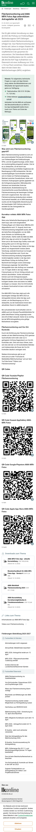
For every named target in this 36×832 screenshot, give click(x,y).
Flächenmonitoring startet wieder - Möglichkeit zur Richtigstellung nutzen (18, 702)
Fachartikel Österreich (13, 671)
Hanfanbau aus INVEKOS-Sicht (16, 707)
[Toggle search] (28, 3)
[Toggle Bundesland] (22, 3)
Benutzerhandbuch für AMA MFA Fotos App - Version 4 (20, 574)
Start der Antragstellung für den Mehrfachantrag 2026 (16, 737)
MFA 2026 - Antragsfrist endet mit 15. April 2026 (18, 725)
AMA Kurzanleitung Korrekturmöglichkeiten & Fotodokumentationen (20, 602)
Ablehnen (18, 823)
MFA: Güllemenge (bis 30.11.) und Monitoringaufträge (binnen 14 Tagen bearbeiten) (18, 750)
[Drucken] (25, 25)
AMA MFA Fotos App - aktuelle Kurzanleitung (19, 561)
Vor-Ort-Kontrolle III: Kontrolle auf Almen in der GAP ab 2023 (19, 763)
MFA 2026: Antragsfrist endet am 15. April (18, 653)
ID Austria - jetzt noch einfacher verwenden (16, 731)
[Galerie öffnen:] (18, 131)
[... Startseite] (7, 3)
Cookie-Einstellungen (25, 815)
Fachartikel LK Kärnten (13, 638)
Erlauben (18, 829)
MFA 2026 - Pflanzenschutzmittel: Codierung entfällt (17, 659)
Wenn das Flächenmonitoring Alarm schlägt (17, 689)
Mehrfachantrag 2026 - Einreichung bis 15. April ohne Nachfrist (18, 713)
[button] (33, 3)
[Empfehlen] (29, 25)
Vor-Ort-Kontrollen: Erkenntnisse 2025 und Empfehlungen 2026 (18, 683)
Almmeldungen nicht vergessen (16, 643)
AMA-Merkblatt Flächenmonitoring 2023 (18, 588)
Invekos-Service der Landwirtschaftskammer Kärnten (16, 666)
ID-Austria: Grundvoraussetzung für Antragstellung (17, 743)
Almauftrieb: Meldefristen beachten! (17, 648)
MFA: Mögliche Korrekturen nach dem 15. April (19, 719)
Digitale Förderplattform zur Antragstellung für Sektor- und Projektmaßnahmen (15, 770)
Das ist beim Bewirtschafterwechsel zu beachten (18, 757)
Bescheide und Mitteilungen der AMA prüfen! (18, 696)
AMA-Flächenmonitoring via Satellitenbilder (15, 677)
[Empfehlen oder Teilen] (33, 25)
